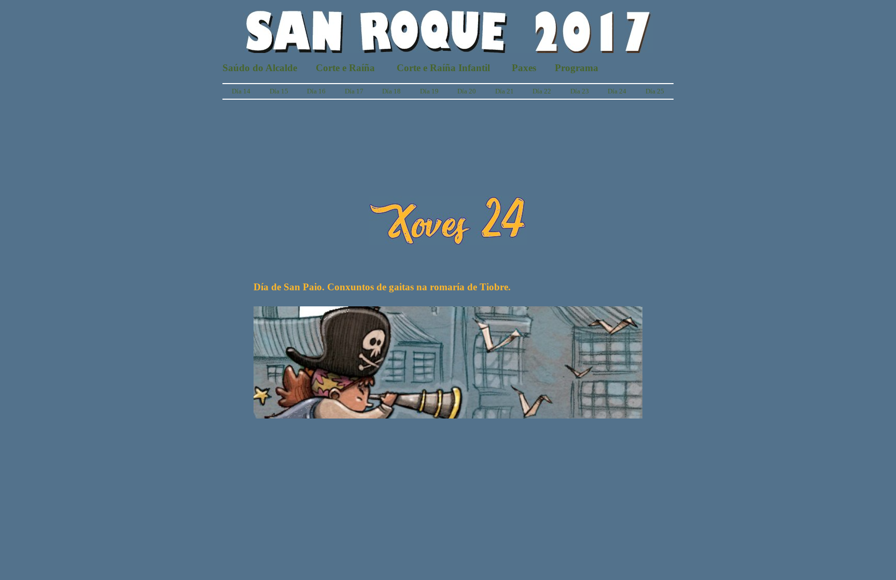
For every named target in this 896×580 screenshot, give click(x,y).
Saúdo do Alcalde (259, 67)
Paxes (524, 67)
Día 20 (466, 91)
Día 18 (391, 91)
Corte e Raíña (345, 67)
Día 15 (279, 91)
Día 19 (429, 91)
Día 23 (579, 91)
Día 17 (354, 91)
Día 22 (542, 91)
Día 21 (504, 91)
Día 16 (316, 91)
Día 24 (617, 91)
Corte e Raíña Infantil (443, 67)
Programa (576, 67)
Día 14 (241, 91)
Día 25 (655, 91)
